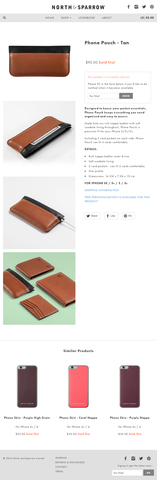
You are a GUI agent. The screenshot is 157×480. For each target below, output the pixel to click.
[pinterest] (152, 6)
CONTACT (61, 467)
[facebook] (128, 6)
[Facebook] (125, 457)
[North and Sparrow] (78, 6)
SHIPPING (61, 457)
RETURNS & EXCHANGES (70, 462)
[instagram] (136, 6)
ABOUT (107, 17)
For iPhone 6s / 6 (27, 427)
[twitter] (144, 6)
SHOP (65, 17)
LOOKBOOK (87, 17)
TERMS (59, 471)
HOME (49, 17)
